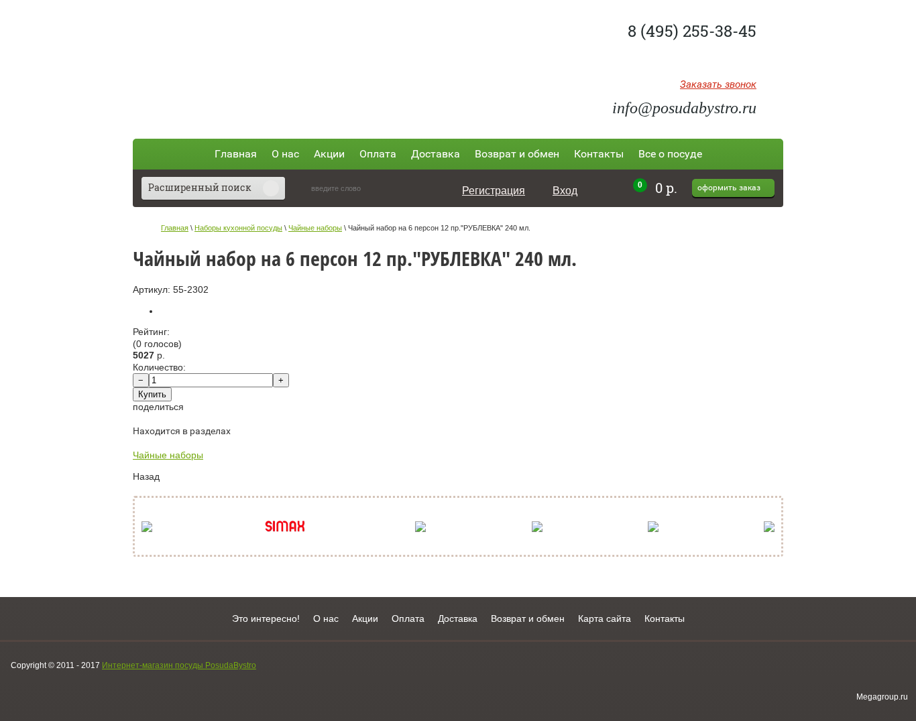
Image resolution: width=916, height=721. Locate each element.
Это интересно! (266, 618)
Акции (329, 153)
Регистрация (493, 190)
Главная (236, 153)
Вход (565, 190)
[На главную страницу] (231, 61)
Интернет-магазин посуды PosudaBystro (179, 665)
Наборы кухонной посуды (238, 228)
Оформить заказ (728, 187)
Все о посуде (670, 153)
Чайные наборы (315, 228)
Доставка (435, 153)
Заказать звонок (718, 85)
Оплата (377, 153)
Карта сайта (604, 618)
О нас (285, 153)
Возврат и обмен (517, 153)
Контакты (599, 153)
